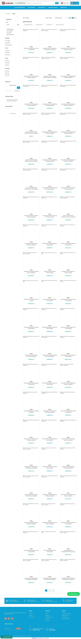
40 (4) (8, 60)
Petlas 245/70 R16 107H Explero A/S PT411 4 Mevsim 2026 (50, 216)
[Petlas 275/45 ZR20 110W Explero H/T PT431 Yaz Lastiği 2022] (68, 149)
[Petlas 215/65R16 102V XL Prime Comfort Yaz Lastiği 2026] (31, 344)
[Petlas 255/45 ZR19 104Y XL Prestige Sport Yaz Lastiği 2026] (50, 176)
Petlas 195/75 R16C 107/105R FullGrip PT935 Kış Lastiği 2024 (50, 105)
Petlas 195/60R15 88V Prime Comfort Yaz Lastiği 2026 (49, 384)
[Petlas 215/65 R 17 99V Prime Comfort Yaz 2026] (31, 288)
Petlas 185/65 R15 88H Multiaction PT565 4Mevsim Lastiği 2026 (31, 579)
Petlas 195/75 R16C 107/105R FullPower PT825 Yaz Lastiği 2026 (31, 133)
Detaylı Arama (16, 90)
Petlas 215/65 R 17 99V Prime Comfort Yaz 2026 (31, 300)
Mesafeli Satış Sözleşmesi (66, 613)
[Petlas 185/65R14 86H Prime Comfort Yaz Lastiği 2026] (31, 316)
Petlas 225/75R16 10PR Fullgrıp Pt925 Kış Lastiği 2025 (68, 411)
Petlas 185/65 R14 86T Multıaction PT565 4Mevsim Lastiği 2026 (49, 579)
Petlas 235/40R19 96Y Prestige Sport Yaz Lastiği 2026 (68, 356)
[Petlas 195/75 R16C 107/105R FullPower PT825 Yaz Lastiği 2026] (31, 121)
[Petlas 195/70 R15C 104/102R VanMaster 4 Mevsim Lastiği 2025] (31, 149)
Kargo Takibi (48, 618)
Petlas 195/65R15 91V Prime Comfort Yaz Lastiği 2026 (50, 467)
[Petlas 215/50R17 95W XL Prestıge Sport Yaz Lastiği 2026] (68, 428)
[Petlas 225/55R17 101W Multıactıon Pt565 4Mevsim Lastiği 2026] (31, 455)
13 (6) (8, 73)
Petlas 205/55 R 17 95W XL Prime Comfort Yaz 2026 (68, 272)
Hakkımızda (47, 620)
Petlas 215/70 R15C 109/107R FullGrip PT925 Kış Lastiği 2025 (68, 133)
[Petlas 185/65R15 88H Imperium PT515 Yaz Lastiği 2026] (68, 455)
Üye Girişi (30, 615)
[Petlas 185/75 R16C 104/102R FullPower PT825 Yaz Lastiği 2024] (50, 65)
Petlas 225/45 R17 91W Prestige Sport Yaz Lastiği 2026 (68, 523)
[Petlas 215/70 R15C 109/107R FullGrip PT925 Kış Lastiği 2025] (68, 121)
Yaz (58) (8, 40)
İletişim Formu (48, 615)
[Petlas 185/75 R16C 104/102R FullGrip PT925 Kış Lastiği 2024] (50, 149)
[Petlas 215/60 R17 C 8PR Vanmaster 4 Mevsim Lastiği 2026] (68, 483)
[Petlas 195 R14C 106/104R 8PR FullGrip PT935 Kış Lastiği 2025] (50, 121)
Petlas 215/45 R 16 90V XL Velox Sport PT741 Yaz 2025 (68, 300)
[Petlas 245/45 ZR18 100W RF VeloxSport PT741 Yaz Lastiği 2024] (31, 176)
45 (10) (8, 62)
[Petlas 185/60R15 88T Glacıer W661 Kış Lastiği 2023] (31, 400)
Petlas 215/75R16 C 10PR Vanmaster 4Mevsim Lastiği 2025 (31, 439)
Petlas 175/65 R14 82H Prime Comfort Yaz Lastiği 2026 (31, 49)
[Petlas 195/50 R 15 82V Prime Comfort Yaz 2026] (50, 260)
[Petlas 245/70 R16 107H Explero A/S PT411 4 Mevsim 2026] (50, 204)
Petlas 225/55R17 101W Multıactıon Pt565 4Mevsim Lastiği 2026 (31, 467)
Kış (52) (8, 42)
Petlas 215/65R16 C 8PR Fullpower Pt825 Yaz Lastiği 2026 (49, 411)
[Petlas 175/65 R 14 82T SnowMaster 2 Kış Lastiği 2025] (68, 232)
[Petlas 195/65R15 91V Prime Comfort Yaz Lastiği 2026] (50, 455)
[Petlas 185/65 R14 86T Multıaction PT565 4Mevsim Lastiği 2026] (50, 567)
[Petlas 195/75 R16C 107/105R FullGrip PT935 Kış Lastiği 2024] (50, 93)
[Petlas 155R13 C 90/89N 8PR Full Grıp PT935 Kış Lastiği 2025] (50, 483)
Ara (18, 87)
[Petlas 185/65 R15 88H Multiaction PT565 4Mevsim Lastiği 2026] (31, 567)
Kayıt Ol (18, 628)
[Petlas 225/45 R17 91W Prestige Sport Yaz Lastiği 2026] (68, 511)
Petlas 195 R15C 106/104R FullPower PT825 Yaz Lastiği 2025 (31, 105)
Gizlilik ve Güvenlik (65, 615)
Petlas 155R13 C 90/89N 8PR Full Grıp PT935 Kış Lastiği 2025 (50, 495)
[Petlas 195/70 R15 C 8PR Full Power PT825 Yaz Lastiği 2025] (31, 511)
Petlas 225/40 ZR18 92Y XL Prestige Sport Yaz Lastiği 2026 (50, 356)
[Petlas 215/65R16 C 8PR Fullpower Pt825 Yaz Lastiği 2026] (50, 400)
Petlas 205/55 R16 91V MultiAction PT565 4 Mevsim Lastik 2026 (50, 49)
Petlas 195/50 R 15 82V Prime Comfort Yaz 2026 (50, 272)
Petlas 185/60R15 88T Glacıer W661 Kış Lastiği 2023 (31, 411)
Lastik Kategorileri (20, 7)
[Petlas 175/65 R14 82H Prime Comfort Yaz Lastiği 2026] (31, 37)
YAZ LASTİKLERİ (31, 7)
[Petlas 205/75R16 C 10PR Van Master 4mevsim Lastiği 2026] (68, 372)
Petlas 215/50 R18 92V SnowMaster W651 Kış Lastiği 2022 (31, 216)
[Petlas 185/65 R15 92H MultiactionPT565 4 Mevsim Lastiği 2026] (68, 539)
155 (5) (8, 52)
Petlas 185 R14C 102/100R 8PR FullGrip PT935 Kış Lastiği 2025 (68, 77)
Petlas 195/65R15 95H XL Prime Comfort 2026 (50, 551)
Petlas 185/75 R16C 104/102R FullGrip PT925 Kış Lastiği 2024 (49, 160)
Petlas (13, 13)
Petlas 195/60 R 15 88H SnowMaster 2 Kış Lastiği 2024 (49, 244)
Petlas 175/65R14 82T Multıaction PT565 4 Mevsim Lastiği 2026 (31, 495)
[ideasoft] (34, 638)
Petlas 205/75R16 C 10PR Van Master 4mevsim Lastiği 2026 (68, 384)
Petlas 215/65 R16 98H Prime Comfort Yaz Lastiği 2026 (31, 551)
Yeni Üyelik (31, 613)
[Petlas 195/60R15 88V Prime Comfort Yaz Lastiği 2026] (50, 372)
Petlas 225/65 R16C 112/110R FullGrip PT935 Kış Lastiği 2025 (68, 49)
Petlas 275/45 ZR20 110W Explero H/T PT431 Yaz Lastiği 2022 (68, 160)
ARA (57, 3)
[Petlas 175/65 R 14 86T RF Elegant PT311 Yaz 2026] (50, 288)
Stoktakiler (27, 17)
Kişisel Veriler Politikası (66, 618)
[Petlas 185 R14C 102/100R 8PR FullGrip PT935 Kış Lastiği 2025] (68, 65)
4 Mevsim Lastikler (53, 7)
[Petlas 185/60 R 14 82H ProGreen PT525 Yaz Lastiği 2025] (31, 232)
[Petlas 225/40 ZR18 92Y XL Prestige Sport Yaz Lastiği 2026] (50, 344)
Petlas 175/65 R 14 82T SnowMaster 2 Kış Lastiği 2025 (68, 244)
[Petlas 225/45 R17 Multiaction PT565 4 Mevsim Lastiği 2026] (50, 511)
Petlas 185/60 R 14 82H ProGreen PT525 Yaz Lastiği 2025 (31, 244)
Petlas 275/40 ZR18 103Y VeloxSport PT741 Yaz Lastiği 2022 (68, 188)
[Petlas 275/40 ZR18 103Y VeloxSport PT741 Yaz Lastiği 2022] (68, 176)
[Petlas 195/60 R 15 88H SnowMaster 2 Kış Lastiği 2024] (50, 232)
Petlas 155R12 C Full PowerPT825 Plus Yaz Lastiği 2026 (49, 439)
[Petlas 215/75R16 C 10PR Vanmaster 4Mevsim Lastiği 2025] (31, 428)
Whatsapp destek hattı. (7, 636)
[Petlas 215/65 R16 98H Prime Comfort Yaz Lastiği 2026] (31, 539)
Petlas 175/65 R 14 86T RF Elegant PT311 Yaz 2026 (49, 300)
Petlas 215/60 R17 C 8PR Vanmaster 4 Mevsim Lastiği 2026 (68, 495)
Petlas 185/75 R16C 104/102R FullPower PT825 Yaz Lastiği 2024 (49, 77)
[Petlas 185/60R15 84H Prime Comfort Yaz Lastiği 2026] (50, 316)
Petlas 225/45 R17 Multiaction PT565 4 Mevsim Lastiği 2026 (49, 523)
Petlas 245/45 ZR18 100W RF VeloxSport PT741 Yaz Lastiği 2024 (31, 188)
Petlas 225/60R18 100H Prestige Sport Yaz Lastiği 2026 (31, 384)
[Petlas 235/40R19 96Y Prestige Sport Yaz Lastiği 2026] (68, 344)
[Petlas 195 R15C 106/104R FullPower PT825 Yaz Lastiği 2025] (31, 93)
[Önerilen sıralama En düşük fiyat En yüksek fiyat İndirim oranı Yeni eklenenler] (60, 18)
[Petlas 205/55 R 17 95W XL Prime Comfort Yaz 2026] (68, 260)
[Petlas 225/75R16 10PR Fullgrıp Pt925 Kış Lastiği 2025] (68, 400)
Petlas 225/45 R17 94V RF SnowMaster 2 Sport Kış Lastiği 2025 (68, 216)
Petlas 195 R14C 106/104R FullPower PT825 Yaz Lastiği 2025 (68, 105)
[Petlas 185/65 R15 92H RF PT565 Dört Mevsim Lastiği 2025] (31, 260)
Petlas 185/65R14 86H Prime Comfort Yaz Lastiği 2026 (31, 328)
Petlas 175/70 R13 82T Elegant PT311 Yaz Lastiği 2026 (68, 328)
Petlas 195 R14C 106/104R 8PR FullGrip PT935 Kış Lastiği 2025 (49, 133)
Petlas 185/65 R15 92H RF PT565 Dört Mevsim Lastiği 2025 (31, 272)
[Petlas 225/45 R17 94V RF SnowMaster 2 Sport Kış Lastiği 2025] (68, 204)
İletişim (47, 613)
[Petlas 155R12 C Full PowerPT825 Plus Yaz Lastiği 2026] (50, 428)
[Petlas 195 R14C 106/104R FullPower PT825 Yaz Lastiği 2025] (68, 93)
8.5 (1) (8, 50)
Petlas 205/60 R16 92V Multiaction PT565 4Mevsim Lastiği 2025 (68, 579)
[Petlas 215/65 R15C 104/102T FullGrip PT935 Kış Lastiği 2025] (31, 65)
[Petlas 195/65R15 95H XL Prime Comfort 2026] (50, 539)
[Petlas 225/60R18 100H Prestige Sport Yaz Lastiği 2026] (31, 372)
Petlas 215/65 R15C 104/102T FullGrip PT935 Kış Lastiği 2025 (31, 77)
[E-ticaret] (40, 638)
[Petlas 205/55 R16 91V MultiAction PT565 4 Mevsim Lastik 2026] (50, 37)
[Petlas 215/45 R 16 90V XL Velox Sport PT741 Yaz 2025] (68, 288)
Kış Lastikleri (41, 7)
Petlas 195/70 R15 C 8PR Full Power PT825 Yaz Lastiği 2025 (31, 523)
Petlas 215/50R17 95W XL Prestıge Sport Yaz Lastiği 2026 (68, 439)
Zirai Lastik (63, 7)
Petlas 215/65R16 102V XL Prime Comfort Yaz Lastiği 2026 (31, 356)
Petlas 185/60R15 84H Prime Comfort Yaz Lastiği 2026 (49, 328)
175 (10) (8, 54)
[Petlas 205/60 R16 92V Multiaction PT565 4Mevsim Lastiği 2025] (68, 567)
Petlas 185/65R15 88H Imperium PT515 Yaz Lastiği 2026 (68, 467)
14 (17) (8, 75)
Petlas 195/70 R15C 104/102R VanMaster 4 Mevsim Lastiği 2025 (31, 160)
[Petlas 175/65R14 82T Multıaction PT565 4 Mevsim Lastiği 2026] (31, 483)
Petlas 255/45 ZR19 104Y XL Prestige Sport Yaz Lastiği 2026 (50, 188)
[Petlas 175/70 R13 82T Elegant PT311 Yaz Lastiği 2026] (68, 316)
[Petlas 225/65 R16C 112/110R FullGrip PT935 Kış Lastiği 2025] (68, 37)
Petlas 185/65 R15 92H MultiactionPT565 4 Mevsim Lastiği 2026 (68, 551)
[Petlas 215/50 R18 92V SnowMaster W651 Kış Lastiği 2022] (31, 204)
